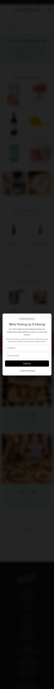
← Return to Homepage (27, 370)
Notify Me (27, 363)
